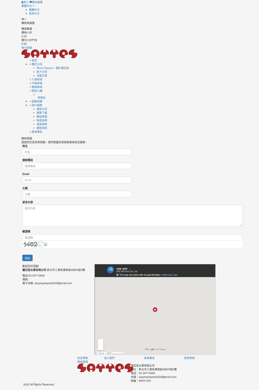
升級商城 (35, 83)
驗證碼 (26, 231)
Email (25, 174)
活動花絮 (42, 75)
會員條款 (42, 124)
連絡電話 (27, 160)
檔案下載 (42, 112)
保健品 (42, 97)
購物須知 (42, 128)
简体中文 (34, 13)
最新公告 (42, 109)
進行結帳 (26, 47)
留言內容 (27, 202)
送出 (27, 258)
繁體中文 (27, 6)
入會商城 (35, 79)
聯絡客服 (42, 116)
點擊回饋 (35, 101)
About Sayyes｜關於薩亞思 (53, 68)
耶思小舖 (35, 90)
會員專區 (35, 131)
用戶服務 (35, 105)
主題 (25, 188)
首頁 (33, 60)
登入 (26, 2)
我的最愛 (37, 2)
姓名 (25, 146)
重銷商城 (35, 87)
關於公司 (35, 64)
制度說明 (42, 120)
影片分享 (42, 71)
